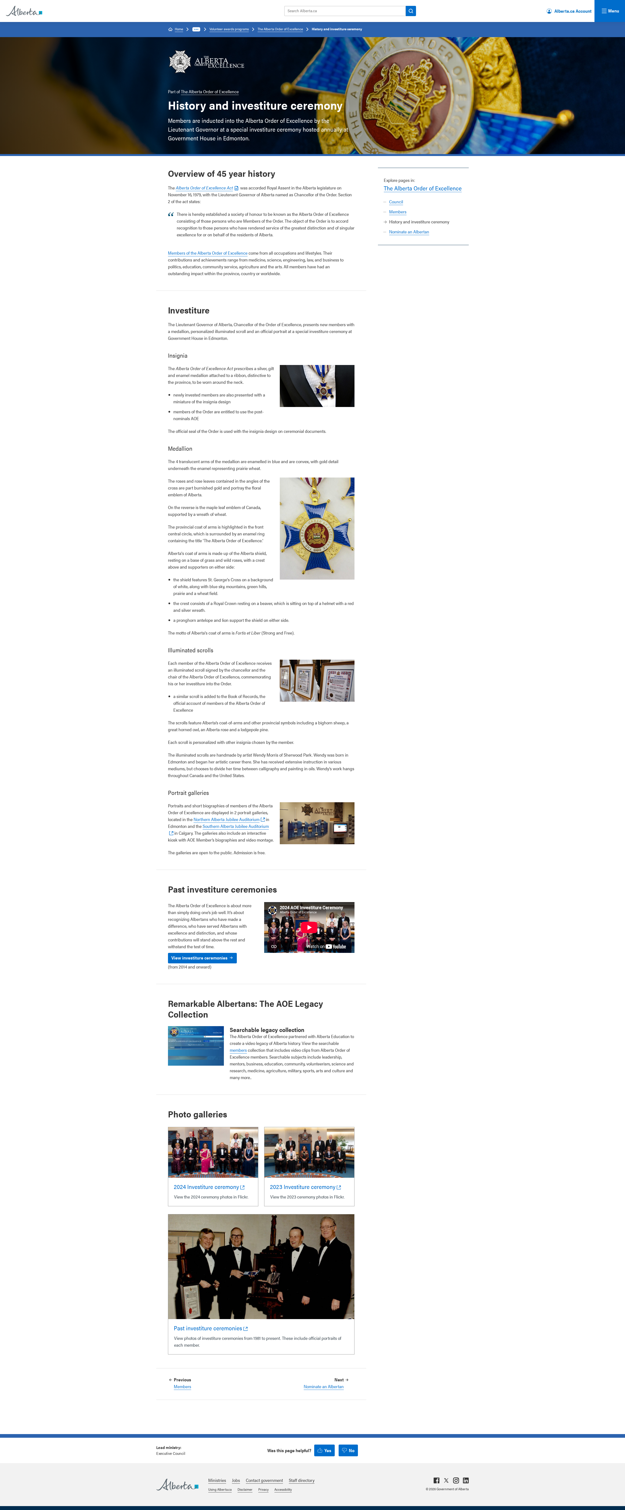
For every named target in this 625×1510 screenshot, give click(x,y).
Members (397, 211)
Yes (327, 1450)
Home (179, 28)
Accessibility (283, 1489)
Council (396, 201)
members (238, 1050)
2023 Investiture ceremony (302, 1186)
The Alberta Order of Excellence (280, 28)
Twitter (446, 1480)
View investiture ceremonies (199, 958)
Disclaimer (245, 1489)
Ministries (217, 1480)
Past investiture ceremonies (208, 1328)
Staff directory (301, 1480)
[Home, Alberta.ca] (24, 11)
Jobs (236, 1480)
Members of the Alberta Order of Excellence (208, 253)
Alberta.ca (177, 1484)
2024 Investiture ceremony (206, 1186)
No (351, 1450)
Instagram (456, 1480)
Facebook (436, 1480)
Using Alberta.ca (220, 1489)
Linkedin (466, 1480)
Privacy (263, 1489)
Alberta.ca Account (573, 11)
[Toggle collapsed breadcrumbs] (196, 29)
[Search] (411, 11)
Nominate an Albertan (409, 232)
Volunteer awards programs (229, 28)
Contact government (264, 1480)
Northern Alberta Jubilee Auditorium (227, 819)
